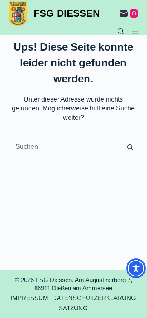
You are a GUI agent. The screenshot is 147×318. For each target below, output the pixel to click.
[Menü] (135, 31)
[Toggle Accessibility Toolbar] (136, 268)
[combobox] (65, 147)
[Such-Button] (130, 147)
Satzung (73, 308)
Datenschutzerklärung (94, 297)
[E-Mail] (124, 13)
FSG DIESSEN (66, 13)
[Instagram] (134, 13)
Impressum (29, 297)
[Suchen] (121, 31)
